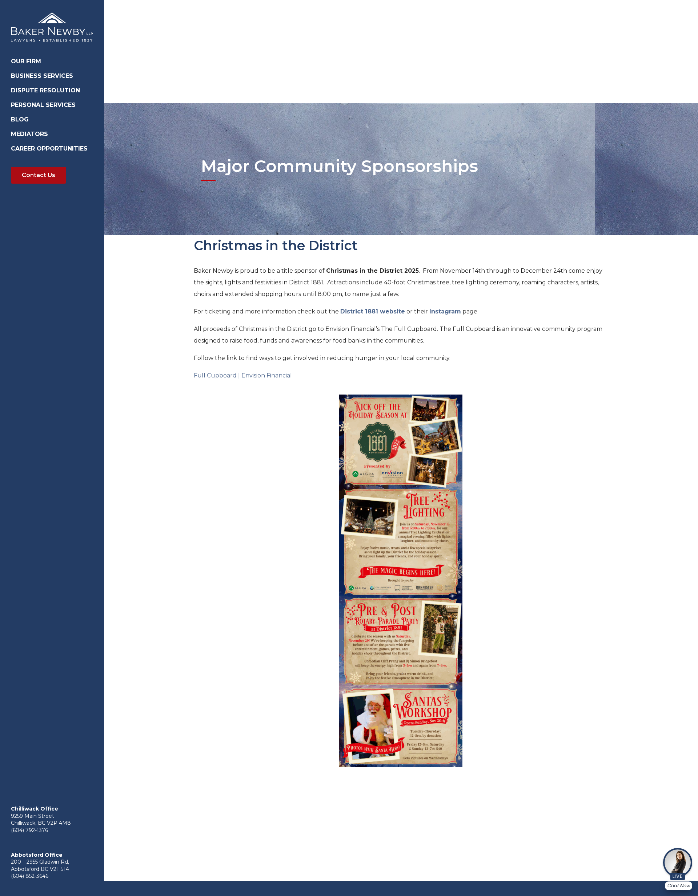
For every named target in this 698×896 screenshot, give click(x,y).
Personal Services (43, 104)
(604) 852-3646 (29, 876)
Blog (20, 119)
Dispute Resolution (45, 90)
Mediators (29, 134)
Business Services (42, 75)
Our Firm (26, 61)
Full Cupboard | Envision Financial (243, 375)
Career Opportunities (49, 148)
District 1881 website (372, 311)
